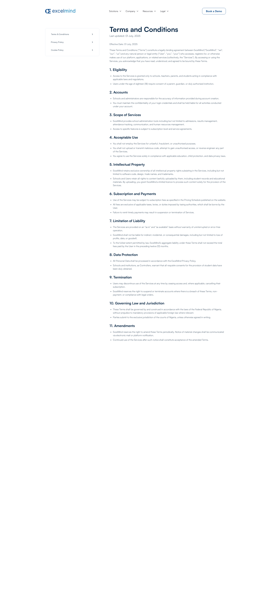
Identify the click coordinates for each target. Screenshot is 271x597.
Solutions (113, 11)
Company (130, 11)
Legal (162, 11)
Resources (148, 11)
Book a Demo (214, 11)
